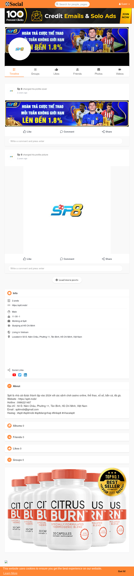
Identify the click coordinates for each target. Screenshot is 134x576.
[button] (72, 4)
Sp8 (25, 320)
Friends (17, 437)
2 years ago (22, 92)
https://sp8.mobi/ (19, 305)
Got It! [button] (122, 571)
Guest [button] (124, 3)
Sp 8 (38, 48)
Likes (16, 448)
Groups (17, 459)
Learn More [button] (10, 573)
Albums (17, 425)
